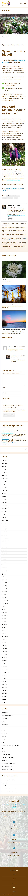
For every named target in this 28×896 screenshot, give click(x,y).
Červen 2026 (4, 466)
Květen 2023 (4, 556)
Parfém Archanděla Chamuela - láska (13, 329)
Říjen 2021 (4, 606)
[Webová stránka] (10, 219)
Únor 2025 (4, 499)
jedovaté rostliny (6, 197)
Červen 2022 (4, 582)
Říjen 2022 (4, 574)
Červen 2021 (4, 618)
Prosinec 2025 (5, 478)
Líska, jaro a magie (8, 304)
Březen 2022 (5, 591)
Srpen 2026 (4, 460)
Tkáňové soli (5, 760)
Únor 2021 (4, 630)
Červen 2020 (4, 651)
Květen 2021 (4, 621)
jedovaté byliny (16, 195)
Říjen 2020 (4, 639)
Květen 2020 (4, 654)
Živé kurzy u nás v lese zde (7, 433)
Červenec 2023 (5, 550)
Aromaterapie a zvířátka (7, 715)
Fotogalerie (4, 733)
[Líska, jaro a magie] (14, 293)
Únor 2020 (4, 663)
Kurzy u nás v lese (14, 882)
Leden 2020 (4, 666)
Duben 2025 (4, 493)
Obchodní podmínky (8, 805)
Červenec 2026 (5, 463)
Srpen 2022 (4, 580)
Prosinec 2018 (5, 690)
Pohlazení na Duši (6, 754)
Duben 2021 (4, 624)
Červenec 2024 (5, 520)
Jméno (4, 387)
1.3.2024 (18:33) (19, 347)
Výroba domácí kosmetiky (8, 769)
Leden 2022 (4, 597)
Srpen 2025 (4, 487)
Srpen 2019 (4, 681)
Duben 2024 (4, 526)
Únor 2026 (4, 472)
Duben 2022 (4, 588)
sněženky (16, 197)
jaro (11, 195)
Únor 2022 (4, 594)
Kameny (3, 739)
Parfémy (4, 751)
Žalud (6, 786)
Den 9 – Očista (15, 791)
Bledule (13, 780)
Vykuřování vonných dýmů (8, 766)
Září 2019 (4, 678)
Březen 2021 (5, 627)
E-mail (4, 393)
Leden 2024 (4, 535)
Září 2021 (4, 609)
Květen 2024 (4, 523)
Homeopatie (4, 736)
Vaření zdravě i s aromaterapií (8, 763)
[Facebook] (12, 219)
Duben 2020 (4, 657)
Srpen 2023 (4, 547)
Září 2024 (4, 514)
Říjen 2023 (4, 544)
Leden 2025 (4, 502)
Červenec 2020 (5, 648)
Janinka (3, 786)
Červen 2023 (4, 553)
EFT (2, 727)
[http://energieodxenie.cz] (6, 3)
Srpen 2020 (4, 645)
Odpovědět (22, 346)
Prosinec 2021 (5, 600)
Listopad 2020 (5, 636)
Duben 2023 (4, 559)
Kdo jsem (14, 874)
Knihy (3, 742)
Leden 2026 (4, 475)
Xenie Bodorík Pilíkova (8, 35)
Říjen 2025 (4, 484)
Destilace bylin (5, 724)
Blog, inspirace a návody (14, 870)
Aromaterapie (5, 712)
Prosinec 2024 (5, 505)
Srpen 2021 (4, 612)
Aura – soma (5, 718)
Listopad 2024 (5, 508)
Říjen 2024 (4, 511)
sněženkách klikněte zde (13, 180)
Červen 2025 (4, 490)
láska (12, 197)
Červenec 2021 (5, 615)
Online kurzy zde (5, 439)
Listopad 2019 (5, 672)
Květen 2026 (4, 469)
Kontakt (14, 887)
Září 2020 (4, 642)
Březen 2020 (5, 660)
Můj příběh (14, 878)
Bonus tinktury (12, 788)
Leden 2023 (4, 568)
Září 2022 (4, 577)
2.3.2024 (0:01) (15, 357)
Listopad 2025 (5, 481)
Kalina (4, 280)
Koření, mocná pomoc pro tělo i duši (10, 745)
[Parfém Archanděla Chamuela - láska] (14, 319)
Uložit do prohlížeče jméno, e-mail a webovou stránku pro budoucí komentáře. (12, 406)
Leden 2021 (4, 633)
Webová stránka (6, 398)
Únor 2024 (4, 532)
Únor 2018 (4, 702)
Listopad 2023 (5, 541)
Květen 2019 (4, 687)
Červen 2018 (4, 693)
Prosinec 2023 (5, 538)
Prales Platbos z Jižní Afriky (8, 757)
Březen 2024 (5, 529)
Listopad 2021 (5, 603)
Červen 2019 (4, 684)
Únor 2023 (4, 565)
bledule (7, 195)
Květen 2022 (4, 585)
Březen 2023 (5, 562)
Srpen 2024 (4, 517)
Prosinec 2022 (5, 571)
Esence (3, 730)
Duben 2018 (4, 696)
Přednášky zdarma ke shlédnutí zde (9, 442)
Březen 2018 (5, 699)
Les (2, 748)
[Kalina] (14, 269)
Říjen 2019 (4, 675)
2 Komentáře (6, 36)
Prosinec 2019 (5, 669)
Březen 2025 (5, 496)
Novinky (14, 891)
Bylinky (3, 721)
